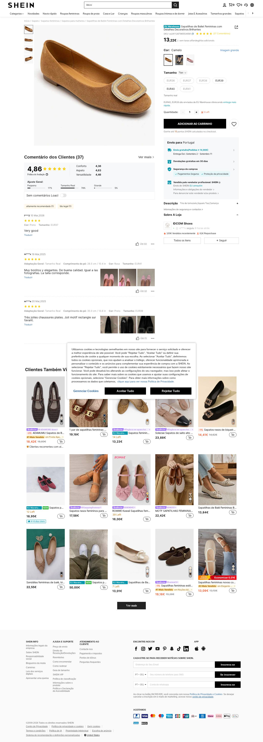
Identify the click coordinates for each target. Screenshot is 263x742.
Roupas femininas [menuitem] (69, 13)
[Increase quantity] (196, 112)
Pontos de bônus (88, 658)
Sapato (35, 21)
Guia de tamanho (61, 670)
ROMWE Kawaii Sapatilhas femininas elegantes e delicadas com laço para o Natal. (131, 510)
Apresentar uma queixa (37, 678)
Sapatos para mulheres (73, 21)
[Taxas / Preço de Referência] (178, 40)
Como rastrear (60, 666)
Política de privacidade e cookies (68, 726)
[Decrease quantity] (183, 112)
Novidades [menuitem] (33, 13)
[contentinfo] (187, 716)
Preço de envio (60, 646)
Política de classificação (64, 679)
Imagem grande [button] (229, 50)
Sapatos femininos (50, 21)
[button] (246, 5)
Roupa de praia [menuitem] (91, 13)
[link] (231, 5)
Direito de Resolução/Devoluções (64, 651)
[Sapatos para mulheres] (45, 479)
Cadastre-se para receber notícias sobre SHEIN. (163, 658)
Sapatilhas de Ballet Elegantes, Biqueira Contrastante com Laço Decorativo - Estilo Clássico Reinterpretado (132, 582)
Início (27, 21)
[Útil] (137, 244)
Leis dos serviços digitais (34, 672)
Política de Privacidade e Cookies (206, 694)
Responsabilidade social (35, 657)
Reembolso (58, 657)
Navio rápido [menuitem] (50, 13)
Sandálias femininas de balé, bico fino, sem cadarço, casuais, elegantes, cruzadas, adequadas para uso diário (45, 582)
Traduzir (28, 235)
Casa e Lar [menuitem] (109, 13)
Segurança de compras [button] (185, 169)
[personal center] (224, 5)
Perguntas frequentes (90, 662)
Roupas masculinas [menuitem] (141, 13)
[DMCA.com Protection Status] (144, 723)
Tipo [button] (181, 72)
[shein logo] (21, 5)
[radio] (168, 60)
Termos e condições (35, 730)
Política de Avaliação (36, 174)
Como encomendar (62, 661)
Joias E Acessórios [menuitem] (197, 13)
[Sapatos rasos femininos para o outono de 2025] (88, 479)
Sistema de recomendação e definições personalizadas (53, 735)
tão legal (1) (65, 206)
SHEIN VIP (58, 674)
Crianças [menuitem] (123, 13)
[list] (162, 648)
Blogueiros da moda (36, 663)
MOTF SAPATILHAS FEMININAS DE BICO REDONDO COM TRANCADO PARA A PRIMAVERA (174, 510)
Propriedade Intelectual (77, 730)
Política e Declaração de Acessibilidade (63, 689)
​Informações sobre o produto (63, 684)
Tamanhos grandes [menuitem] (221, 13)
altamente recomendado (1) (40, 206)
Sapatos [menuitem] (239, 13)
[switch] (63, 195)
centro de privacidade (202, 697)
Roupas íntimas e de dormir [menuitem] (170, 13)
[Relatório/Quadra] (152, 244)
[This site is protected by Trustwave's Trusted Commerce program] (136, 723)
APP (196, 642)
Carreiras (30, 667)
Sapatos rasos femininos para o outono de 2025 (88, 510)
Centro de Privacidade (37, 726)
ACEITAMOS (139, 710)
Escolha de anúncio (101, 730)
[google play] (203, 650)
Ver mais (131, 605)
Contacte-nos (86, 649)
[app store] (196, 650)
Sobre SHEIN (32, 652)
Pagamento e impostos (91, 653)
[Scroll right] (252, 13)
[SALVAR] (234, 124)
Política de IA (55, 730)
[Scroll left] (248, 13)
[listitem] (45, 412)
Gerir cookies (93, 726)
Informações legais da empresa (36, 646)
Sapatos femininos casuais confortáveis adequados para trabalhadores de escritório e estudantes (132, 433)
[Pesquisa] (175, 5)
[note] (45, 446)
